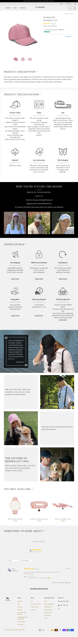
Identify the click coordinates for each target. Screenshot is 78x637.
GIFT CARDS (20, 624)
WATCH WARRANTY (49, 604)
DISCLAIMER (47, 615)
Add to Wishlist (59, 58)
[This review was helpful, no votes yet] (66, 582)
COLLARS (19, 607)
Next (72, 13)
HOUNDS (8, 8)
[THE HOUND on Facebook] (61, 605)
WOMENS (23, 8)
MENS (15, 8)
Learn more (15, 279)
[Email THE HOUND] (59, 609)
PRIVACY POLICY (48, 609)
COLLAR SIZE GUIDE (36, 604)
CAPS (18, 604)
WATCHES (19, 601)
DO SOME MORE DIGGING (39, 589)
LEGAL (45, 618)
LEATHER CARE (21, 621)
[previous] (6, 36)
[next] (40, 36)
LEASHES (19, 609)
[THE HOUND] (39, 7)
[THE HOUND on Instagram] (67, 605)
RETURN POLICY (48, 607)
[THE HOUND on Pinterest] (64, 605)
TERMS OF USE (48, 612)
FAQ (32, 601)
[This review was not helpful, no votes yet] (69, 582)
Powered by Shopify (20, 629)
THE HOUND (11, 629)
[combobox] (14, 560)
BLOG (45, 601)
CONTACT (33, 609)
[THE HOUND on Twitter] (59, 605)
